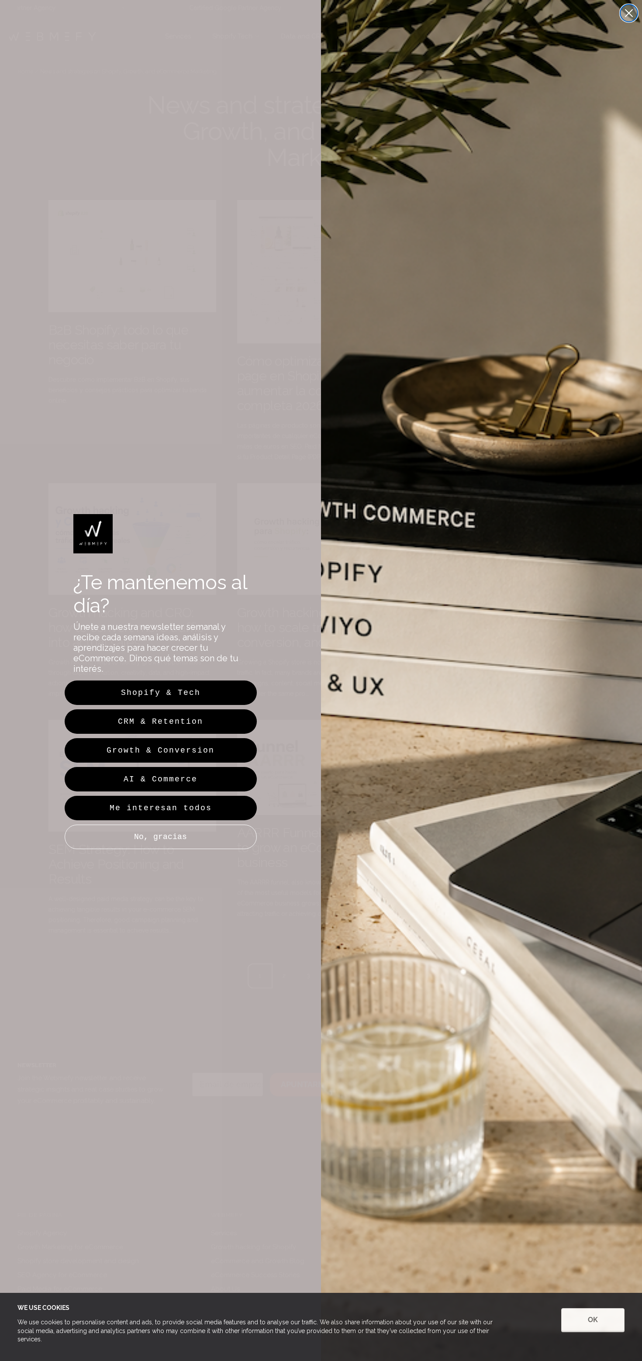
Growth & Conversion (160, 750)
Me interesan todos (161, 808)
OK (593, 1320)
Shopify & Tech (160, 692)
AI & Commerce (160, 779)
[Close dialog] (629, 13)
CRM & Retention (160, 721)
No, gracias (160, 836)
